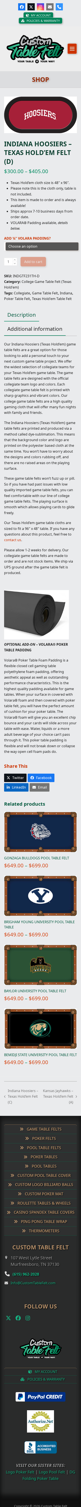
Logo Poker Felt (22, 1477)
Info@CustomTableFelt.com (33, 1288)
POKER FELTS (43, 1144)
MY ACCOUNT (45, 1377)
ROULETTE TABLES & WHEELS (43, 1208)
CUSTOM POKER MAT (43, 1199)
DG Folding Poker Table (40, 1484)
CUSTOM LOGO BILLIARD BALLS (43, 1190)
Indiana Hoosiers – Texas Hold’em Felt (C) (21, 1102)
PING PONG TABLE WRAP (43, 1227)
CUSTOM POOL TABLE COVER (43, 1180)
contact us (12, 545)
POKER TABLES (43, 1162)
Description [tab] (21, 320)
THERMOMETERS (43, 1236)
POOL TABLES (44, 1171)
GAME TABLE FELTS (44, 1134)
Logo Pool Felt (57, 1477)
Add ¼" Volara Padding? (27, 244)
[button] (72, 51)
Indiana (66, 298)
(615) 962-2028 (30, 1279)
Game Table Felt (45, 298)
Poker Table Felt (17, 304)
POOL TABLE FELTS (43, 1153)
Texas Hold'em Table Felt (52, 304)
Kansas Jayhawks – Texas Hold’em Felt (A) (58, 1102)
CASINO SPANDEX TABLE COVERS (44, 1217)
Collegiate (22, 298)
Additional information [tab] (34, 334)
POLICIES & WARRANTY (46, 1385)
